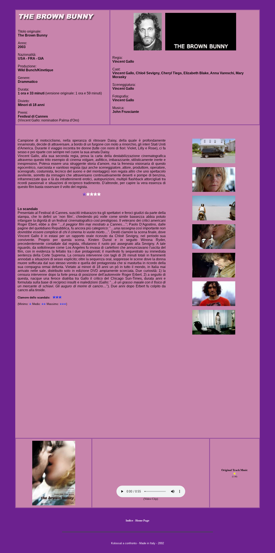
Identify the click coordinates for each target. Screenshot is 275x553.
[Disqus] (92, 382)
